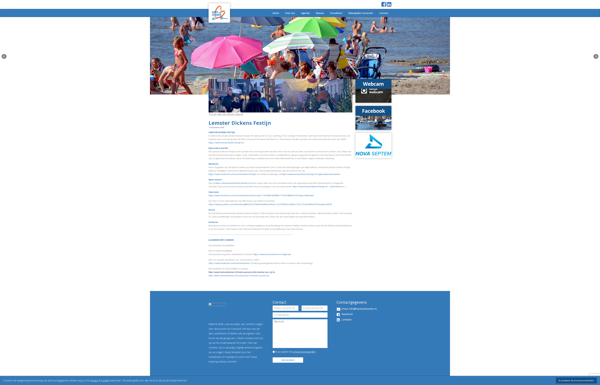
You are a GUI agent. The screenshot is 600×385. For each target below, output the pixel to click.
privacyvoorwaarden (304, 351)
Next (595, 56)
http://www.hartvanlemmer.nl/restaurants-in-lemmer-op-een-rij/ (239, 275)
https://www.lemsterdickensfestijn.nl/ (226, 142)
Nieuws (320, 13)
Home (275, 13)
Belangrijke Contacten (361, 13)
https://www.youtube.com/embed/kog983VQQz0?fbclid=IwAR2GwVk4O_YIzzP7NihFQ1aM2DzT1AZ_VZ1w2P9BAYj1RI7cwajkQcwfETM (270, 204)
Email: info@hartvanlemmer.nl (358, 308)
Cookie (105, 380)
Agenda (305, 13)
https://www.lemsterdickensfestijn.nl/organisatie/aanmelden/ (311, 174)
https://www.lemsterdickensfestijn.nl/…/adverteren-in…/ (319, 186)
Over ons (290, 13)
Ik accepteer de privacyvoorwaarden (576, 380)
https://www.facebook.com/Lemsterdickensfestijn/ (233, 174)
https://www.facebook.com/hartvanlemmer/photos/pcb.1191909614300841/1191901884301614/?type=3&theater (261, 195)
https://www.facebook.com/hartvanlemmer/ (229, 263)
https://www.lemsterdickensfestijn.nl (232, 183)
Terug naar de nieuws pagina (226, 114)
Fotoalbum (336, 13)
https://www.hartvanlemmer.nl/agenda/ (272, 254)
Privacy (94, 380)
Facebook (346, 314)
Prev (4, 56)
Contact (383, 13)
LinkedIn (346, 319)
